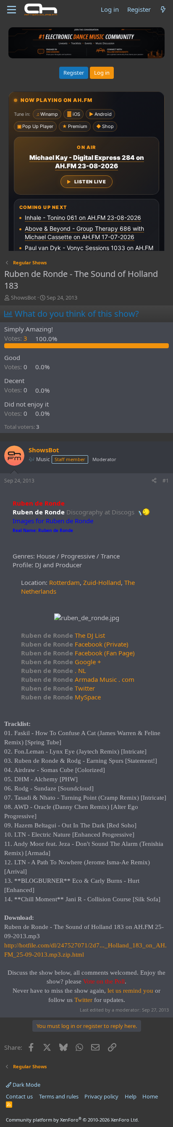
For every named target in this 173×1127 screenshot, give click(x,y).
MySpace (61, 697)
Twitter (58, 688)
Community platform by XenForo (72, 1120)
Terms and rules (59, 1096)
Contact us (19, 1096)
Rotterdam (64, 582)
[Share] (154, 481)
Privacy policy (101, 1096)
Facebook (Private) (74, 644)
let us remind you (130, 990)
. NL (53, 670)
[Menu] (11, 9)
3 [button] (16, 338)
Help (130, 1096)
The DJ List (63, 635)
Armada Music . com (77, 679)
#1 (166, 480)
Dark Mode (25, 1084)
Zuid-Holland (102, 582)
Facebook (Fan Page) (78, 653)
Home (150, 1096)
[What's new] (163, 9)
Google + (61, 661)
